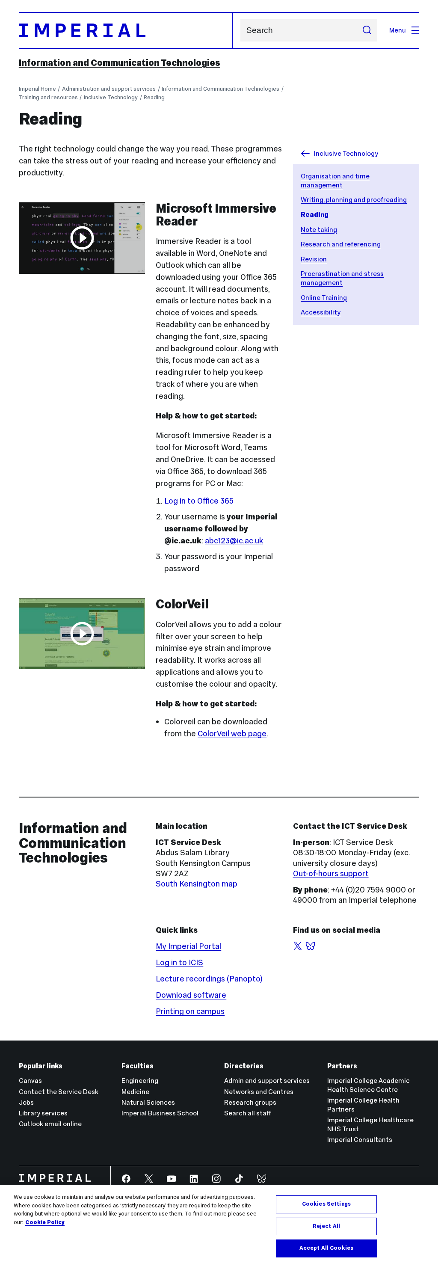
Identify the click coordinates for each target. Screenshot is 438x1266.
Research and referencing (341, 244)
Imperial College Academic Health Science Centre (368, 1085)
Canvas (30, 1080)
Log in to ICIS (179, 962)
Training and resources (48, 97)
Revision (314, 259)
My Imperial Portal (188, 946)
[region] (219, 1225)
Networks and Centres (258, 1092)
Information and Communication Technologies (119, 62)
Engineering (139, 1080)
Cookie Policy (45, 1222)
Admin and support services (267, 1080)
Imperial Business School (159, 1113)
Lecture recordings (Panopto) (209, 979)
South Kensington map (196, 884)
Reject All (326, 1226)
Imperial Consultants (359, 1140)
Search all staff (247, 1113)
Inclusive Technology (111, 97)
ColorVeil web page (232, 733)
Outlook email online (50, 1124)
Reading (154, 97)
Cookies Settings (326, 1204)
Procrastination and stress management (342, 278)
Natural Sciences (148, 1102)
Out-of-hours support (331, 873)
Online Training (324, 298)
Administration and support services (109, 88)
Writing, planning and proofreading (354, 200)
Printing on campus (190, 1011)
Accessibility (320, 312)
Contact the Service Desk (58, 1092)
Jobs (26, 1102)
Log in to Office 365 (199, 501)
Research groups (250, 1102)
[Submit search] (366, 30)
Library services (43, 1113)
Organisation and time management (335, 180)
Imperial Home (37, 88)
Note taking (319, 229)
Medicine (135, 1092)
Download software (191, 995)
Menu (397, 30)
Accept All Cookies (326, 1248)
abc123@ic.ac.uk (234, 541)
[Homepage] (126, 30)
